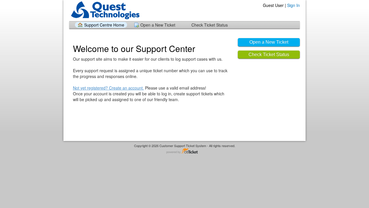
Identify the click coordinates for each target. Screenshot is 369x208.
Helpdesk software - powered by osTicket (184, 151)
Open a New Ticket (157, 25)
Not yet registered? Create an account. (108, 88)
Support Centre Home (104, 25)
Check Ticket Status (209, 25)
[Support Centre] (104, 10)
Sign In (293, 5)
